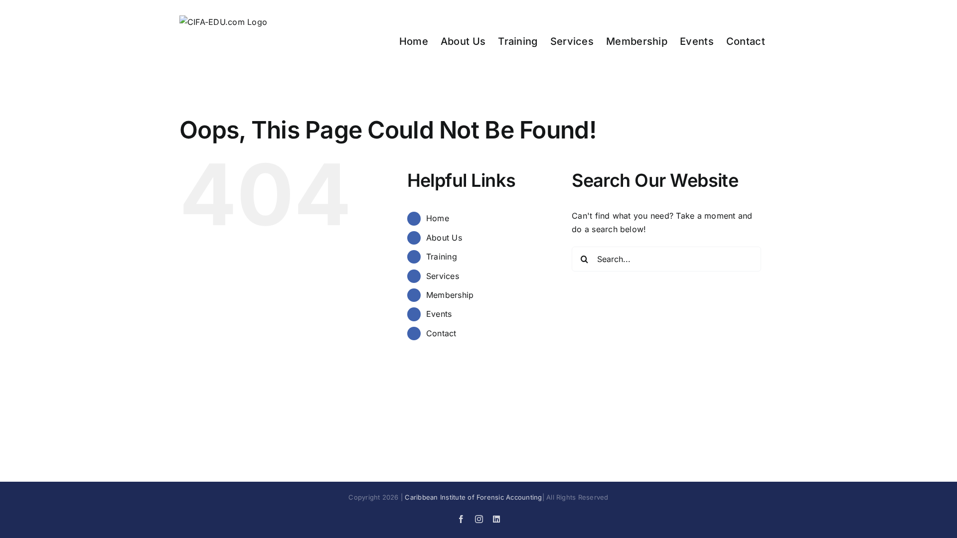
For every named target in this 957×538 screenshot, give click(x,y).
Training (441, 257)
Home (437, 218)
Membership (450, 295)
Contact (441, 333)
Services (442, 276)
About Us (444, 238)
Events (439, 314)
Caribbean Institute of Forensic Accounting (473, 497)
